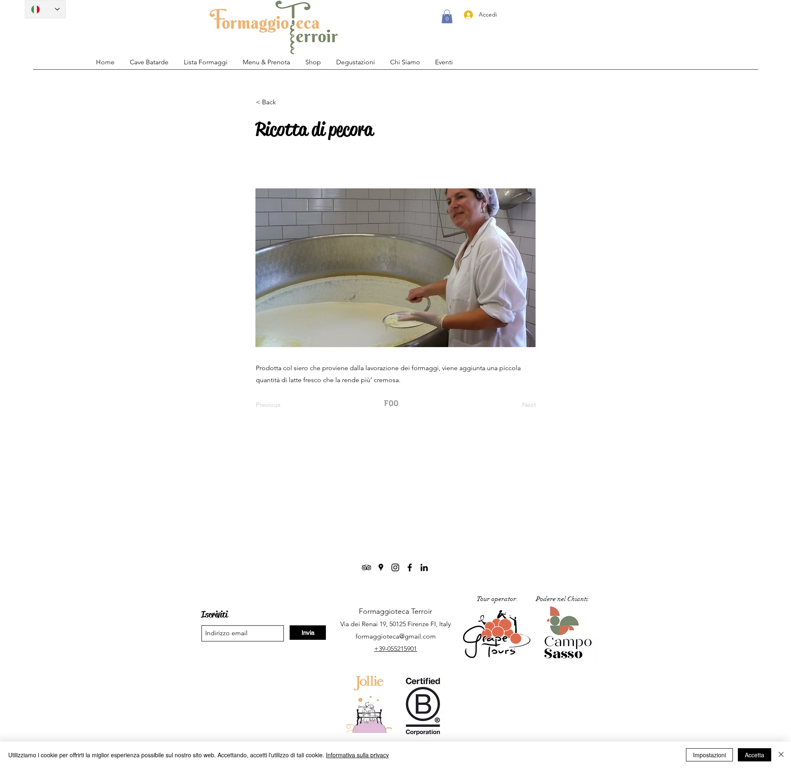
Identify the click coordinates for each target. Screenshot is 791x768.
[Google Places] (381, 567)
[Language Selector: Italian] (45, 9)
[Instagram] (395, 567)
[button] (447, 16)
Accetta (754, 755)
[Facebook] (410, 567)
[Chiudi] (781, 754)
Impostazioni (709, 755)
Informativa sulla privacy (357, 755)
